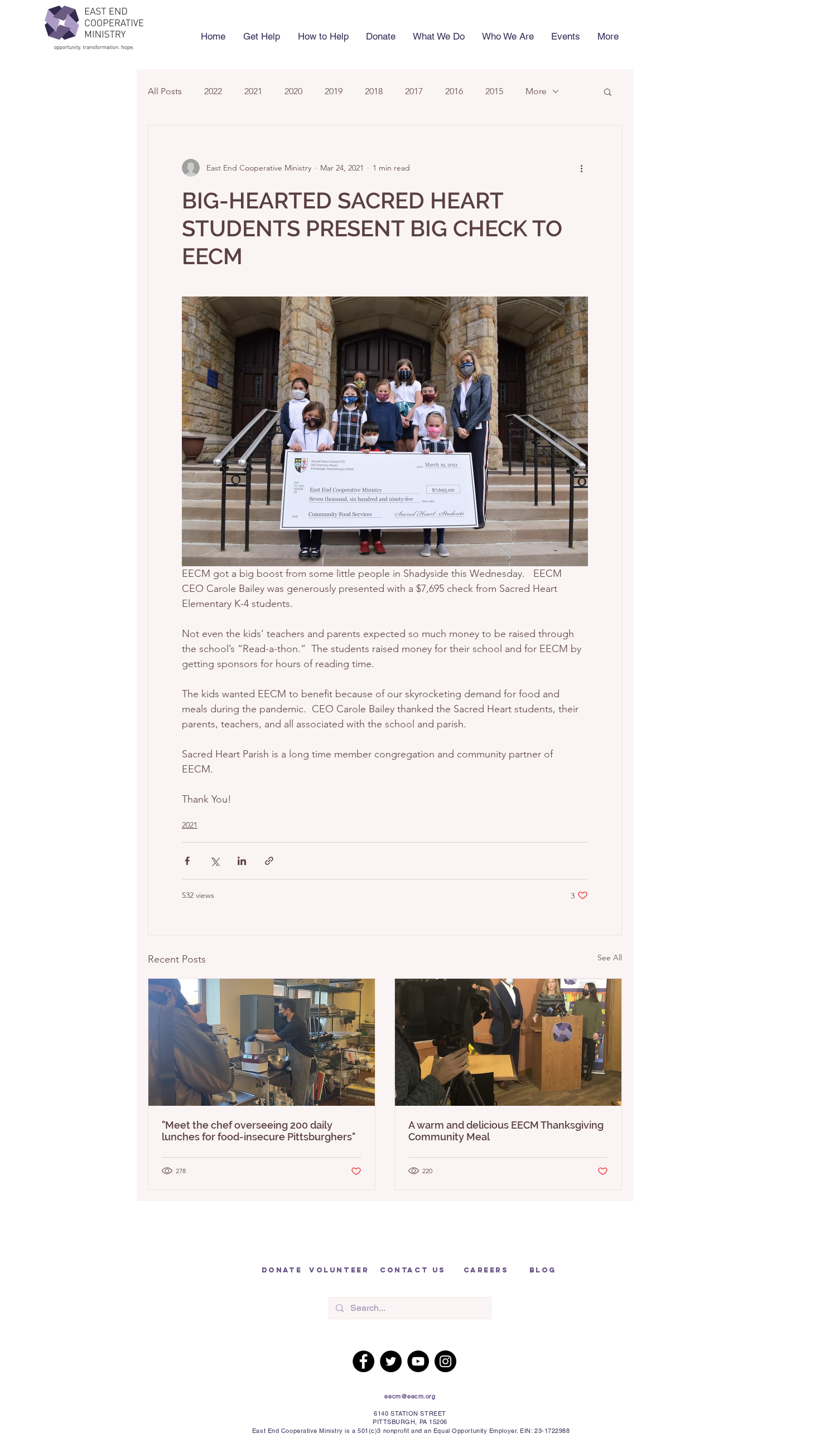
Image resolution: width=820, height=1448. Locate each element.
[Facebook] (363, 1361)
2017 (414, 91)
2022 (213, 91)
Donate (282, 1270)
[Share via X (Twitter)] (214, 861)
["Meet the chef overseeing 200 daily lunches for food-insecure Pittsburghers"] (261, 1042)
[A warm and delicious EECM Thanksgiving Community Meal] (508, 1042)
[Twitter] (391, 1361)
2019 (334, 91)
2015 (494, 91)
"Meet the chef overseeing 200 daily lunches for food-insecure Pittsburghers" (258, 1131)
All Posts (165, 91)
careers (486, 1270)
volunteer (339, 1270)
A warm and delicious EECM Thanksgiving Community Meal (506, 1131)
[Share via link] (269, 861)
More (536, 91)
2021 (253, 91)
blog (542, 1270)
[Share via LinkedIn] (242, 861)
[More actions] (581, 167)
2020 (293, 91)
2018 (374, 91)
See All (609, 958)
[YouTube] (418, 1361)
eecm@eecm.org (409, 1396)
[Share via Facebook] (187, 861)
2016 (454, 91)
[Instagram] (445, 1361)
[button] (323, 36)
